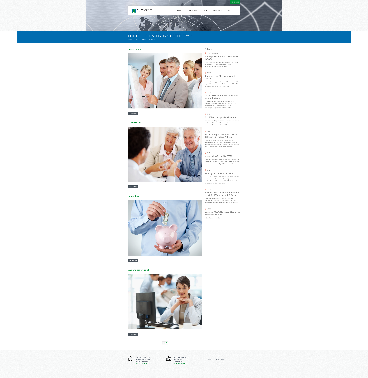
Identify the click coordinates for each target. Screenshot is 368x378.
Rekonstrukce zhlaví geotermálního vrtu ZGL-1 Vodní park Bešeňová (222, 193)
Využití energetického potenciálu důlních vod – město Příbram (221, 135)
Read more (133, 113)
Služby (205, 10)
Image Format (135, 49)
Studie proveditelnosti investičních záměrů (222, 57)
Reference (217, 10)
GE (238, 2)
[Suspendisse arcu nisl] (165, 301)
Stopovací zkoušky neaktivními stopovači (220, 77)
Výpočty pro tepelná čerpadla (219, 173)
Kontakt (230, 10)
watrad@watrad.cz (142, 363)
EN (235, 2)
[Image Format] (165, 80)
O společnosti (192, 10)
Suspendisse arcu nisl (138, 270)
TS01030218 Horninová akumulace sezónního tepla (221, 96)
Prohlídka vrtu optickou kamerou (221, 117)
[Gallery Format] (165, 154)
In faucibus (133, 196)
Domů (178, 10)
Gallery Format (135, 122)
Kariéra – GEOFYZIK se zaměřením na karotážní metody (222, 213)
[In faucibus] (165, 228)
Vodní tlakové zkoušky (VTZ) (218, 156)
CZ (232, 2)
